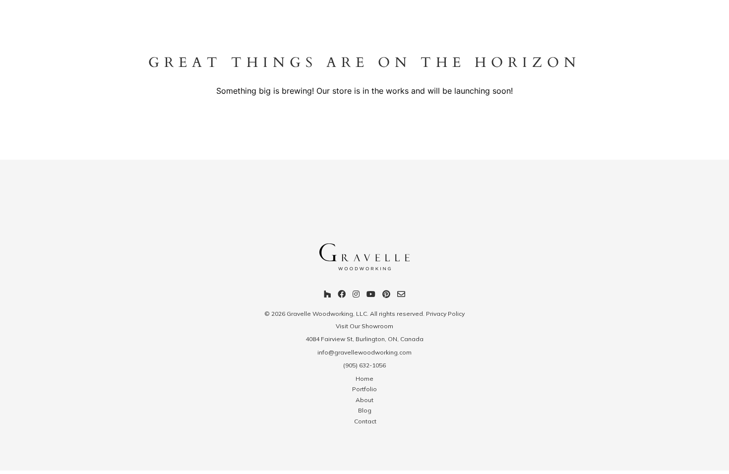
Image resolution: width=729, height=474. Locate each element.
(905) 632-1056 (364, 365)
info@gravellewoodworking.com (364, 352)
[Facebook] (341, 295)
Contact (364, 421)
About (364, 400)
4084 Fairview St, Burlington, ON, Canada (364, 339)
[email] (401, 295)
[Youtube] (371, 295)
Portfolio (364, 389)
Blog (364, 410)
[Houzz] (327, 295)
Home (364, 378)
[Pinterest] (386, 295)
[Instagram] (356, 295)
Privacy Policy (445, 313)
